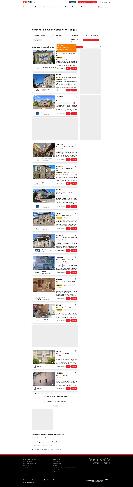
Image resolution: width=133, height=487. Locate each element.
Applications (26, 471)
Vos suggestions (57, 463)
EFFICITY (44, 271)
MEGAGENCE (45, 319)
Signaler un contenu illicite (59, 471)
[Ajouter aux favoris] (76, 75)
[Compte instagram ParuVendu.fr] (101, 459)
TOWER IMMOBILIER (45, 250)
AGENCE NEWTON (46, 113)
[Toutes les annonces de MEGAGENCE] (37, 320)
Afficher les (91, 40)
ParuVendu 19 (56, 461)
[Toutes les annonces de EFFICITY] (37, 272)
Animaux (60, 7)
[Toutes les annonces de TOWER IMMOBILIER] (37, 250)
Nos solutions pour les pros (29, 463)
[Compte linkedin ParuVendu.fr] (94, 459)
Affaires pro (83, 7)
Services (67, 7)
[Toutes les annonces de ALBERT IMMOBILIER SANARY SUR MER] (37, 68)
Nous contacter (26, 473)
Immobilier (26, 7)
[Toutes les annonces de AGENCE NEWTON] (37, 113)
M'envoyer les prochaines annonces (56, 396)
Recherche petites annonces (53, 479)
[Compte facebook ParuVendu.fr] (97, 459)
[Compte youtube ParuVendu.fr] (108, 459)
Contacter (74, 68)
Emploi (43, 7)
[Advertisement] (66, 419)
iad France (44, 227)
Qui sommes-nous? (27, 461)
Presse (24, 469)
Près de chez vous (104, 7)
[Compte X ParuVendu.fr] (90, 459)
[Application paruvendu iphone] (96, 463)
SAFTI (43, 182)
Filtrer (95, 35)
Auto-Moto (35, 7)
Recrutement (26, 465)
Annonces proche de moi (30, 482)
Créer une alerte (78, 47)
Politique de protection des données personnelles (64, 467)
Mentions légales (57, 469)
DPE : (72, 103)
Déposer (87, 2)
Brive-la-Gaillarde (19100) (38, 445)
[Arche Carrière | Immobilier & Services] (106, 481)
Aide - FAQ (25, 474)
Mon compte (26, 479)
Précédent (49, 401)
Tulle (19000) (49, 445)
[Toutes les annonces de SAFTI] (37, 183)
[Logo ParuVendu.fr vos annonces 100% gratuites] (29, 3)
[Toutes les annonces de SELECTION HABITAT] (37, 159)
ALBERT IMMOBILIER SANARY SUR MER (49, 67)
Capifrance (44, 297)
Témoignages (26, 467)
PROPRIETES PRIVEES (47, 89)
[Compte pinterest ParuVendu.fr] (104, 459)
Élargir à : (74, 39)
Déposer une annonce (38, 479)
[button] (41, 86)
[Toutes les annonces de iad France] (37, 228)
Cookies (55, 465)
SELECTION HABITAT (47, 158)
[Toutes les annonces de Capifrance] (37, 298)
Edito (91, 7)
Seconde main (51, 7)
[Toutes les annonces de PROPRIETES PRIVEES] (37, 90)
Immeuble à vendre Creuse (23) (39, 437)
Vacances (75, 7)
